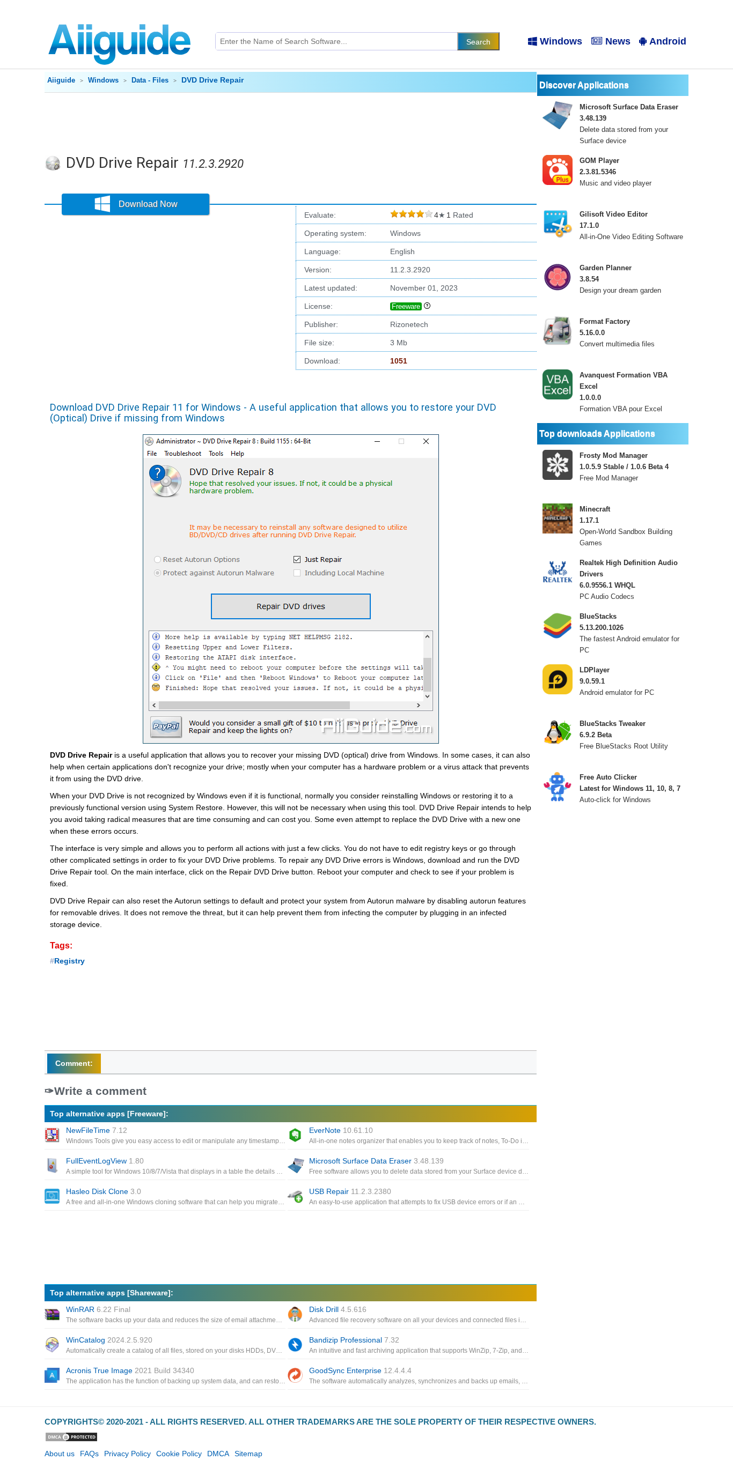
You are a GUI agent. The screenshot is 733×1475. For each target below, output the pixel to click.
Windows (561, 41)
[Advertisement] (291, 122)
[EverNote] (296, 1136)
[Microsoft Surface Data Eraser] (296, 1166)
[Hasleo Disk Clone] (53, 1197)
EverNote (341, 1130)
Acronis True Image (130, 1370)
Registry (69, 961)
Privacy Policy (127, 1453)
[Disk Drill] (296, 1315)
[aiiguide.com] (120, 18)
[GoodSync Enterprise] (296, 1376)
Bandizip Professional (354, 1340)
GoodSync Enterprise (360, 1370)
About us (60, 1453)
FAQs (89, 1453)
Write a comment (100, 1091)
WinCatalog (109, 1340)
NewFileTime (96, 1130)
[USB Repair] (296, 1197)
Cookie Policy (179, 1453)
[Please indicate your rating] (394, 215)
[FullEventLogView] (53, 1166)
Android (667, 41)
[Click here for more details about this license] (427, 306)
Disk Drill (337, 1309)
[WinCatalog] (53, 1345)
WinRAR (98, 1309)
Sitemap (248, 1453)
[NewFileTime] (53, 1136)
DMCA (218, 1453)
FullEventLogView (105, 1161)
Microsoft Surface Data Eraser (376, 1161)
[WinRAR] (53, 1315)
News (618, 41)
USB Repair (350, 1191)
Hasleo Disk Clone (103, 1191)
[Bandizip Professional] (296, 1345)
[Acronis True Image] (53, 1376)
